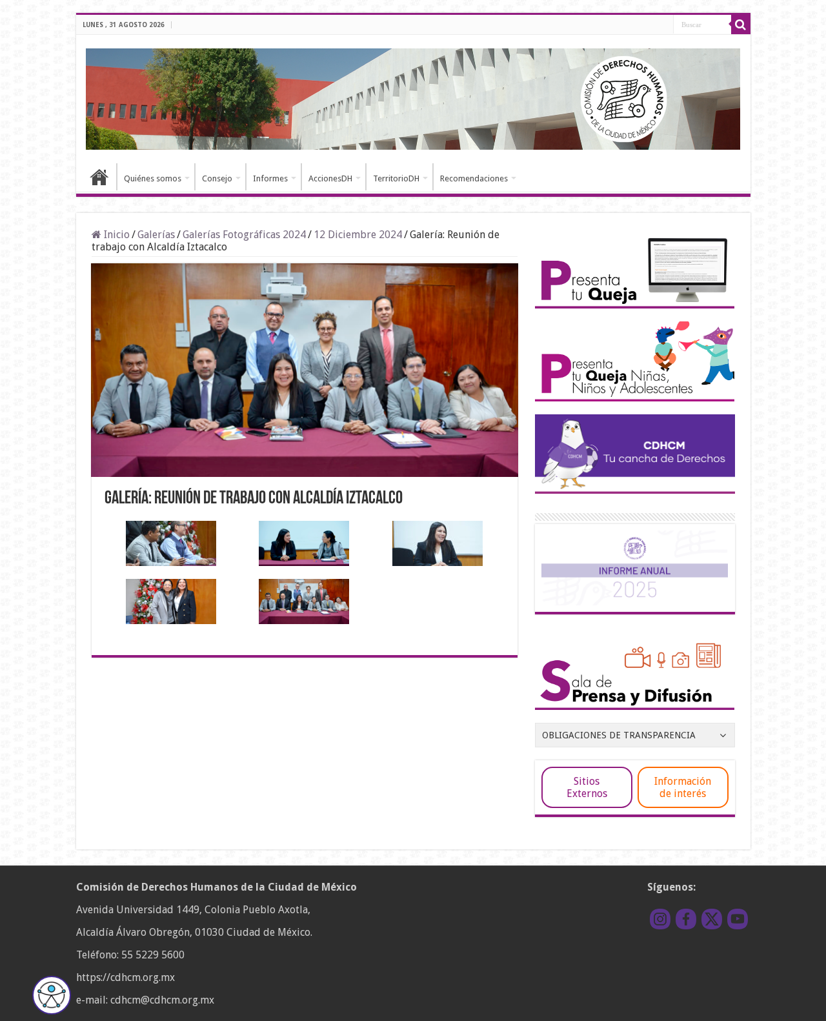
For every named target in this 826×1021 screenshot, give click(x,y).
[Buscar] (740, 24)
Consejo (217, 178)
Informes (270, 178)
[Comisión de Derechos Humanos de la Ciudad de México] (413, 96)
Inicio (99, 176)
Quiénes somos (152, 178)
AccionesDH (330, 178)
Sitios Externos (587, 787)
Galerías (156, 234)
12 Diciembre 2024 (358, 234)
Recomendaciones (474, 178)
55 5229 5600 (153, 955)
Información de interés (682, 787)
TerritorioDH (396, 178)
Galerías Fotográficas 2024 (244, 234)
